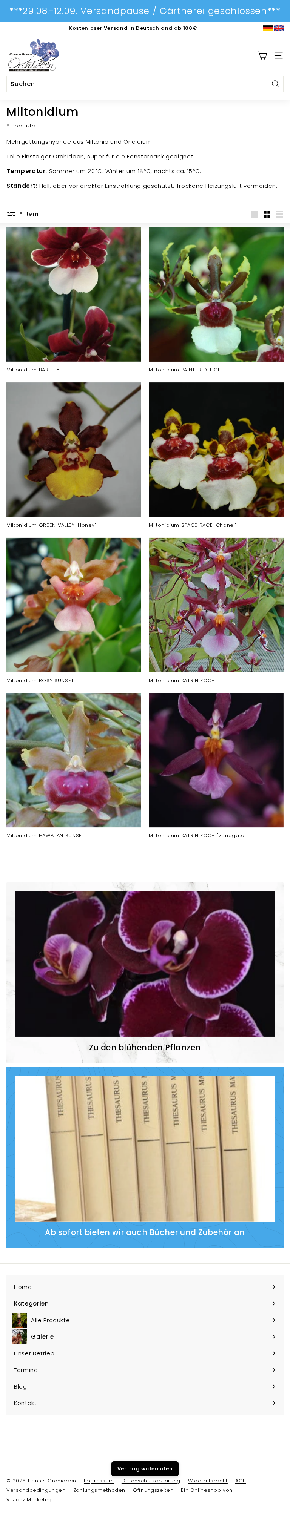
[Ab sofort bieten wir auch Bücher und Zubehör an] (145, 1149)
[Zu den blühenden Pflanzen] (145, 964)
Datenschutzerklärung (151, 1480)
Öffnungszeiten (153, 1490)
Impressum (99, 1480)
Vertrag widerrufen (145, 1468)
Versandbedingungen (36, 1490)
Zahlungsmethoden (99, 1490)
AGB (240, 1480)
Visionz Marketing (29, 1499)
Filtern (28, 214)
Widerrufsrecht (208, 1480)
